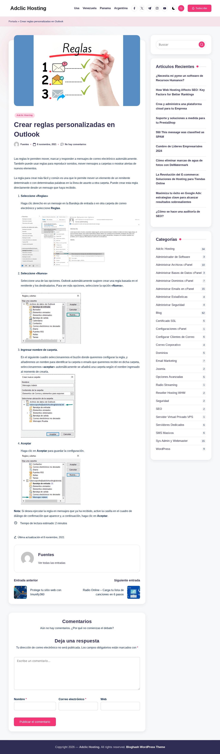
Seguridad (162, 400)
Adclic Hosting (28, 8)
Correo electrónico (72, 699)
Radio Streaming (166, 384)
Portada (13, 21)
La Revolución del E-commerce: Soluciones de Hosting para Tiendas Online (180, 179)
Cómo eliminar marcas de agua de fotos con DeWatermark (179, 163)
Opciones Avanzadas (169, 376)
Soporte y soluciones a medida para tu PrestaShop (180, 120)
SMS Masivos (165, 432)
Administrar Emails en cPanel (175, 288)
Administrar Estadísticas (172, 296)
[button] (199, 8)
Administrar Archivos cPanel (174, 264)
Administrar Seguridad (170, 304)
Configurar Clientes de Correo (175, 336)
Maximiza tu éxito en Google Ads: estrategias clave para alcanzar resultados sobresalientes (179, 198)
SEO (159, 408)
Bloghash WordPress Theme (145, 747)
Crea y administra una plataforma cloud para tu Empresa (179, 106)
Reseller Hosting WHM (170, 392)
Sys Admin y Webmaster (172, 440)
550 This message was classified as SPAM (180, 134)
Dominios (162, 352)
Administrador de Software (173, 256)
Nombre (20, 699)
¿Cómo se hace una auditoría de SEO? (178, 214)
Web (104, 699)
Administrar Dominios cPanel (174, 280)
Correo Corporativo (168, 344)
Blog (159, 312)
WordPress (163, 448)
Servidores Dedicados (170, 424)
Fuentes (46, 554)
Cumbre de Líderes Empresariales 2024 (179, 148)
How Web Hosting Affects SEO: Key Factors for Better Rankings (180, 92)
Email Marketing (166, 360)
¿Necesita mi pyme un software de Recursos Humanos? (179, 78)
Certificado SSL (166, 320)
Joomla (160, 368)
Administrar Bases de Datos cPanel (179, 272)
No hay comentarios (75, 144)
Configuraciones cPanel (171, 328)
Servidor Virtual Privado (174, 416)
